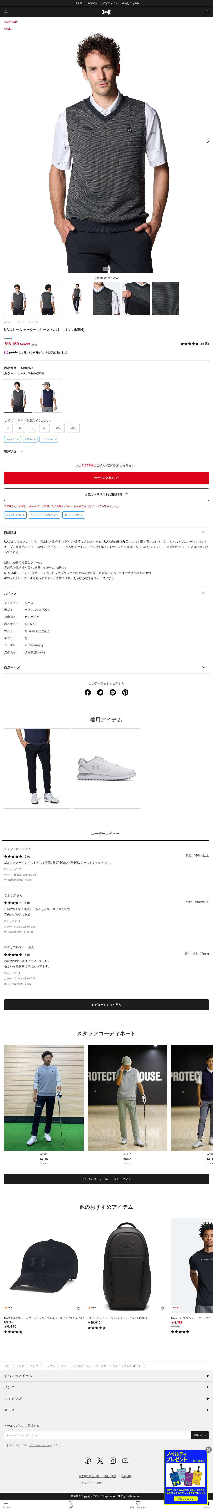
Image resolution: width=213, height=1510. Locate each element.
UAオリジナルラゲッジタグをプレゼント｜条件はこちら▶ (107, 3)
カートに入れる (104, 477)
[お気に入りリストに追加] (79, 1309)
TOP (7, 1366)
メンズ (8, 322)
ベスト (65, 1366)
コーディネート (49, 439)
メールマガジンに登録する (21, 1425)
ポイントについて (73, 515)
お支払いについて (15, 515)
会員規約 (126, 1476)
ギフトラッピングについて (44, 515)
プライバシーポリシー (40, 1445)
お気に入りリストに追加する (104, 494)
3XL (73, 427)
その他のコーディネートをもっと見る (106, 1179)
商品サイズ (30, 439)
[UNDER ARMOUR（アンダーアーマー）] (106, 12)
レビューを (106, 1004)
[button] (207, 140)
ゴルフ (20, 322)
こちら (43, 631)
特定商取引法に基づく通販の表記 (97, 1476)
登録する (198, 1435)
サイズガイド (12, 439)
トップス (33, 322)
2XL (58, 427)
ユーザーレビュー (105, 833)
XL (44, 427)
